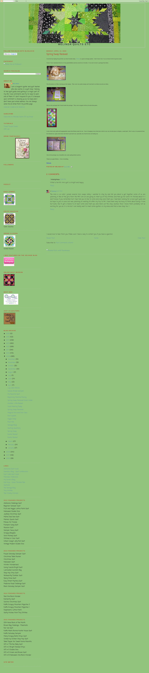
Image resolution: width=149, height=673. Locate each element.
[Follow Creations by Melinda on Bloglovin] (10, 54)
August (11, 372)
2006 (8, 458)
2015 (8, 337)
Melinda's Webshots (11, 477)
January (11, 448)
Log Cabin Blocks (14, 388)
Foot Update (12, 416)
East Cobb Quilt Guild (11, 474)
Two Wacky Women (11, 493)
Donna (54, 191)
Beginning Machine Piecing (17, 397)
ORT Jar (7, 129)
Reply (52, 185)
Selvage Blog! (12, 425)
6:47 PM (59, 191)
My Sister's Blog (9, 479)
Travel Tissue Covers (11, 126)
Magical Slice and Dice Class (17, 412)
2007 (8, 455)
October (11, 366)
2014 (8, 340)
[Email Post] (71, 166)
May (10, 382)
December (12, 359)
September (12, 369)
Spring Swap (12, 431)
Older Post (141, 238)
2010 (8, 353)
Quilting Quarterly (14, 428)
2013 (8, 343)
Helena (78, 58)
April (10, 385)
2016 (8, 333)
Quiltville (7, 485)
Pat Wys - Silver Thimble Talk (14, 482)
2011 (7, 350)
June (10, 379)
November (12, 362)
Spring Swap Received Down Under (20, 400)
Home (96, 238)
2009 (8, 356)
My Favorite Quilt (14, 394)
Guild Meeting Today (15, 406)
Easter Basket (13, 434)
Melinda (16, 83)
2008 (8, 452)
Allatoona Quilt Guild (11, 469)
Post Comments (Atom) (64, 243)
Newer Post (50, 238)
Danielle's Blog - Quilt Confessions (16, 471)
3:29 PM (63, 179)
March (10, 441)
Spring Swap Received (57, 54)
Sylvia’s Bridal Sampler (16, 391)
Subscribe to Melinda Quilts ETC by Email (18, 117)
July (9, 375)
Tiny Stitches (8, 490)
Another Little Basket (15, 403)
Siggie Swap (12, 419)
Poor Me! (11, 422)
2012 (8, 346)
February (11, 444)
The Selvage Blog (10, 488)
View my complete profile (14, 107)
